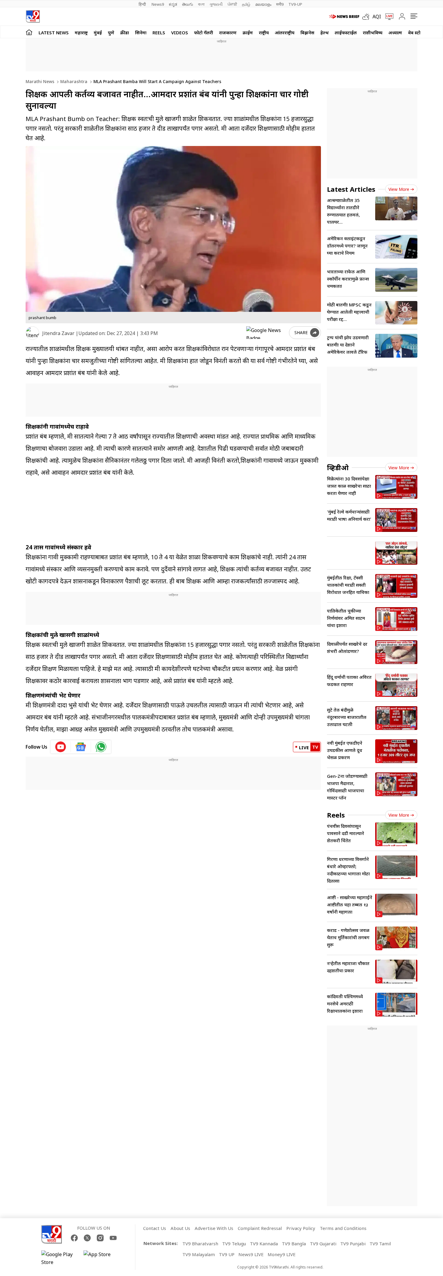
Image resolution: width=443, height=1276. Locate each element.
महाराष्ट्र (81, 32)
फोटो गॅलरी (203, 32)
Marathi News (40, 81)
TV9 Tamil (380, 1243)
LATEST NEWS (54, 32)
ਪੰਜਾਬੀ (232, 4)
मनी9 (280, 4)
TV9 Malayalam (198, 1254)
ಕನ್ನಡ (173, 4)
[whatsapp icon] (101, 746)
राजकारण (228, 32)
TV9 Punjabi (353, 1243)
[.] (372, 555)
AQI (376, 16)
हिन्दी (143, 4)
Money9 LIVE (282, 1254)
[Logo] (33, 16)
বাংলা (201, 4)
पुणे (111, 32)
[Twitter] (87, 1237)
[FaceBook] (74, 1237)
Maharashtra (73, 81)
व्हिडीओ (338, 467)
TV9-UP (295, 4)
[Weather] (367, 16)
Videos (179, 32)
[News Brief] (344, 16)
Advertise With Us (214, 1228)
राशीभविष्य (372, 32)
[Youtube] (113, 1237)
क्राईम (248, 32)
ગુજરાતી (216, 4)
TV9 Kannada (264, 1243)
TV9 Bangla (294, 1243)
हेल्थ (324, 32)
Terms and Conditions (343, 1228)
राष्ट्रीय (264, 32)
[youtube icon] (61, 746)
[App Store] (101, 1258)
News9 (158, 4)
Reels (158, 32)
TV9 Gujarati (323, 1243)
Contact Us (154, 1228)
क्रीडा (124, 32)
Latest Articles (351, 189)
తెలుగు (187, 4)
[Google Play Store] (59, 1258)
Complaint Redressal (260, 1228)
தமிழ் (246, 4)
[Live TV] (387, 16)
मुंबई (98, 32)
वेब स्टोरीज (417, 32)
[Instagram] (100, 1237)
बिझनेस (307, 32)
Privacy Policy (300, 1228)
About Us (180, 1228)
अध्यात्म (395, 32)
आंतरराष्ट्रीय (284, 32)
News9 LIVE (251, 1254)
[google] (266, 332)
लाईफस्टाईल (346, 32)
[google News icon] (81, 746)
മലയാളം (263, 4)
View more (398, 189)
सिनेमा (140, 32)
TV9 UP (226, 1254)
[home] (29, 32)
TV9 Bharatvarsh (200, 1243)
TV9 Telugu (234, 1243)
